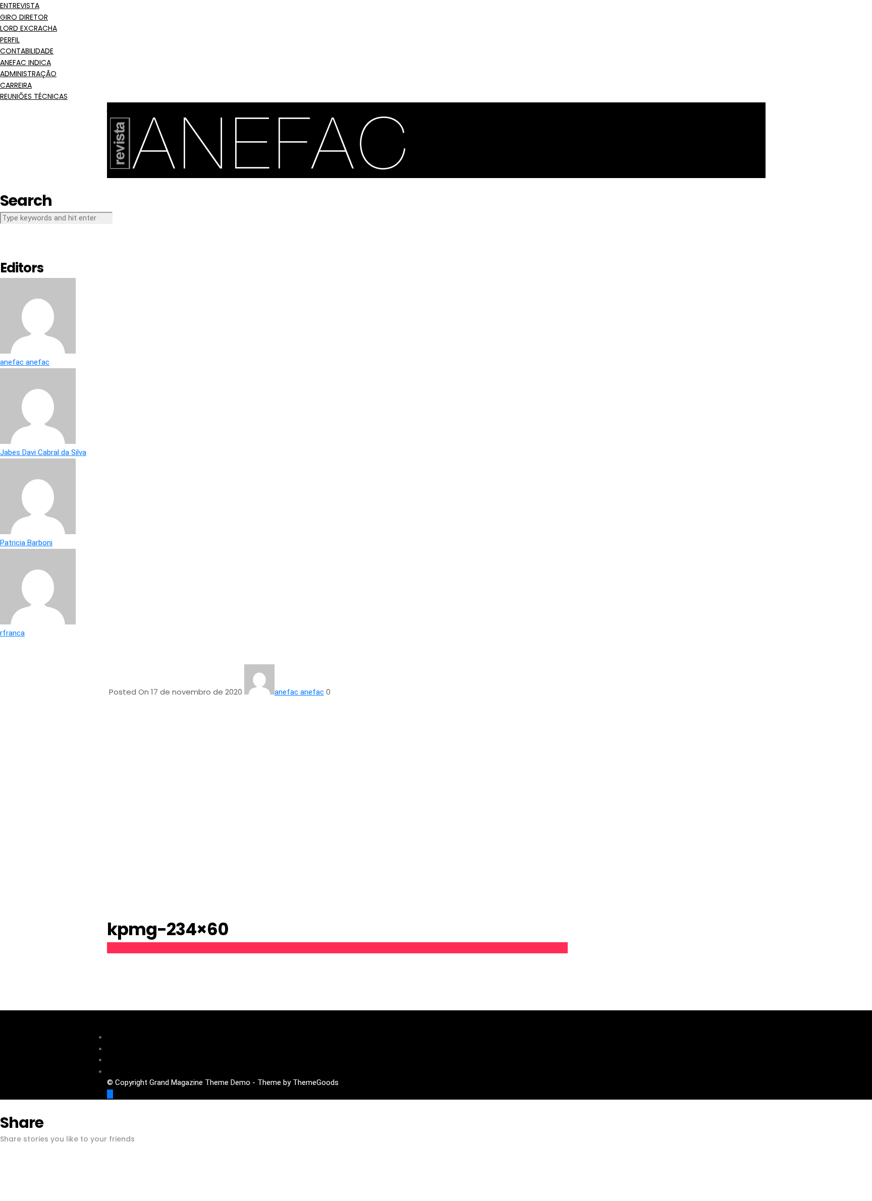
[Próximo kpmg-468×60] (852, 610)
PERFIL (10, 40)
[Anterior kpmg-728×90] (20, 610)
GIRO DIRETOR (24, 17)
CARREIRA (16, 85)
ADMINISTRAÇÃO (28, 74)
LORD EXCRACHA (28, 28)
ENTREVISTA (19, 6)
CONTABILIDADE (26, 51)
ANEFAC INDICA (25, 63)
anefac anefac (299, 692)
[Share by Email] (3, 1195)
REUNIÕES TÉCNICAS (34, 96)
